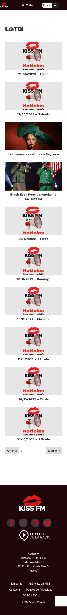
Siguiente (54, 450)
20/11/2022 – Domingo (33, 279)
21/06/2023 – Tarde (33, 74)
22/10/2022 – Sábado (33, 439)
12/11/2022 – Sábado (33, 359)
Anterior (12, 450)
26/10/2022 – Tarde (33, 399)
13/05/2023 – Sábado (33, 114)
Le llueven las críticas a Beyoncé (33, 154)
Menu (29, 5)
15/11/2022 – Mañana (33, 319)
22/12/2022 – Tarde (33, 239)
